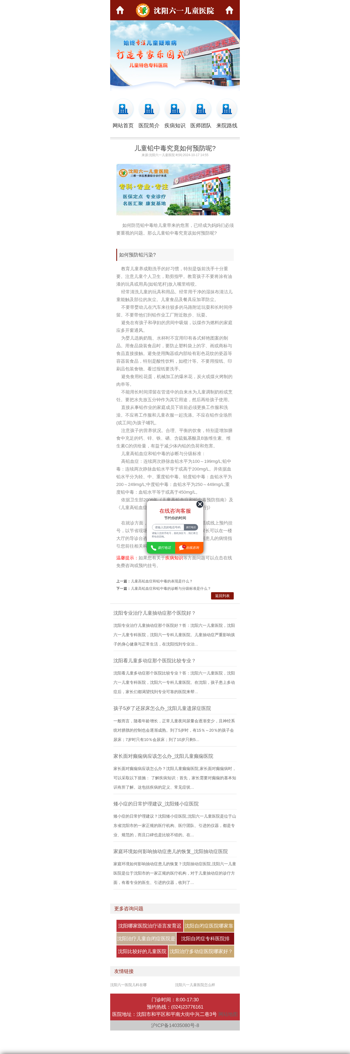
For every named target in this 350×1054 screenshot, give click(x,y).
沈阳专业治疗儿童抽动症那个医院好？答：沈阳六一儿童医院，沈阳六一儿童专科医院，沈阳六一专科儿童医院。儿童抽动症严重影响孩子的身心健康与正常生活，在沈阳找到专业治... (174, 634)
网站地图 (228, 1014)
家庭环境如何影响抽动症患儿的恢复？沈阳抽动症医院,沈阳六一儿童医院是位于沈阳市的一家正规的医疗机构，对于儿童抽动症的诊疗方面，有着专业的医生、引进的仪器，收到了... (174, 873)
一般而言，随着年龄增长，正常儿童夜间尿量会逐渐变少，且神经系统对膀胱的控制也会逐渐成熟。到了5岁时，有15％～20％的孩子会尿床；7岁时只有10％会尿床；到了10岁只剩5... (174, 730)
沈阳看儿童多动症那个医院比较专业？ (154, 660)
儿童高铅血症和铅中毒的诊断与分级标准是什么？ (171, 589)
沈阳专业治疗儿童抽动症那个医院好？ (154, 613)
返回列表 (222, 596)
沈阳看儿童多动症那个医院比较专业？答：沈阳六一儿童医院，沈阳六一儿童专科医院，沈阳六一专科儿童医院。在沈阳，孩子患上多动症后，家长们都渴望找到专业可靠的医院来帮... (174, 682)
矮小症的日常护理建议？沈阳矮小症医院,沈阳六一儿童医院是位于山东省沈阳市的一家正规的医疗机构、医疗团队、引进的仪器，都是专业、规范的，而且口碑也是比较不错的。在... (174, 825)
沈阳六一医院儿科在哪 (128, 985)
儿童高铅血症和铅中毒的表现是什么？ (162, 581)
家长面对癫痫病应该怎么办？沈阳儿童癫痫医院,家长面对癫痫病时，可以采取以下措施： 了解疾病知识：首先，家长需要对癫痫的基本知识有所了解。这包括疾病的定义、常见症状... (174, 777)
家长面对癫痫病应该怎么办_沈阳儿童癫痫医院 (163, 756)
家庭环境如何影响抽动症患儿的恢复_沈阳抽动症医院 (170, 851)
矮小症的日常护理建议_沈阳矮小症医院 (156, 803)
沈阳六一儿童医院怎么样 (195, 985)
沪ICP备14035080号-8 (175, 1025)
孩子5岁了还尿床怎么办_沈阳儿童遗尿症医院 (162, 708)
